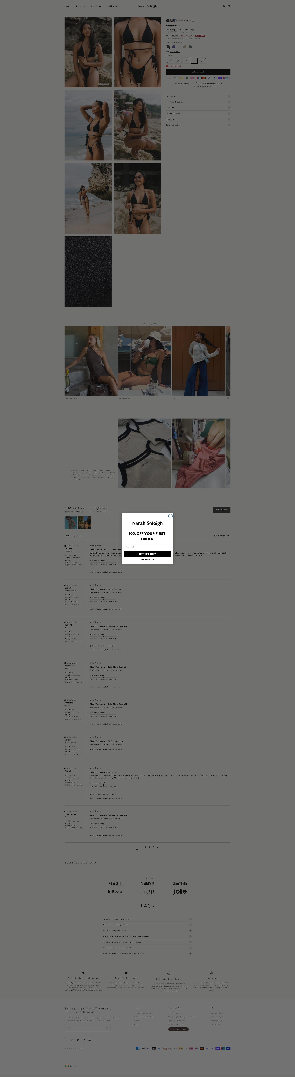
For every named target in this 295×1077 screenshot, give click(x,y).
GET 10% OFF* (147, 554)
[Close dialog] (170, 516)
